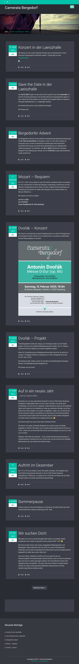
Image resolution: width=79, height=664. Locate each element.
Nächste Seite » (39, 588)
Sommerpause (30, 501)
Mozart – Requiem (34, 177)
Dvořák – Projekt (32, 338)
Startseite (35, 661)
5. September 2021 (12, 180)
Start (6, 32)
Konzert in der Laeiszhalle (39, 47)
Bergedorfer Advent (34, 133)
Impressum (44, 661)
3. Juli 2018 (13, 501)
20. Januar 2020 (12, 229)
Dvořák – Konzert (32, 228)
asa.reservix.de (23, 58)
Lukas (22, 67)
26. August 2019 (12, 339)
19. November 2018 (12, 468)
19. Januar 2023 (12, 48)
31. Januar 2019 (12, 392)
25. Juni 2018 (13, 534)
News (28, 67)
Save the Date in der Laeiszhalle (35, 86)
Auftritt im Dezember (35, 465)
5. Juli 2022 (13, 84)
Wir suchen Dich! (32, 533)
